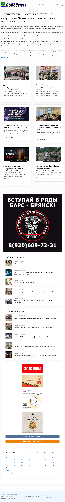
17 (6, 462)
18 (14, 462)
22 (45, 462)
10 (6, 460)
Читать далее (8, 99)
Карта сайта (36, 496)
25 (14, 465)
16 (52, 460)
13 (30, 460)
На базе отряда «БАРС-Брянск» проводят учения (48, 167)
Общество (19, 22)
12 (22, 460)
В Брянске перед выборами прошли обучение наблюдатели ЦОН (48, 127)
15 (45, 460)
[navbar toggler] (62, 4)
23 (53, 462)
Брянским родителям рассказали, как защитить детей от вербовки (13, 168)
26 (22, 465)
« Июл (8, 470)
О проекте (27, 496)
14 (37, 460)
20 (30, 462)
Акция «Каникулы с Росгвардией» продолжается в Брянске (48, 87)
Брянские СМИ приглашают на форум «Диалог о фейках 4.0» (15, 126)
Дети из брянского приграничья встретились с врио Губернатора (14, 87)
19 (22, 462)
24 (7, 465)
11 (14, 460)
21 (37, 462)
